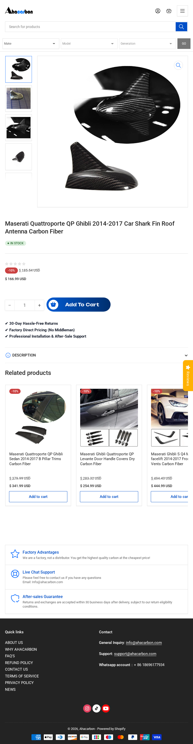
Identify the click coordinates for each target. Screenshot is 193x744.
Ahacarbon (87, 729)
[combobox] (96, 26)
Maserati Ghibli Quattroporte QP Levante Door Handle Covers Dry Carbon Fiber (107, 459)
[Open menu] (182, 10)
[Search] (181, 26)
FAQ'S (10, 656)
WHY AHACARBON (21, 649)
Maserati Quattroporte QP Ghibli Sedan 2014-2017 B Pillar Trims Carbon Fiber (36, 459)
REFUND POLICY (19, 663)
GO (184, 43)
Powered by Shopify (111, 729)
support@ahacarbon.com (135, 653)
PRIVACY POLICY (19, 682)
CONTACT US (16, 669)
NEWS (10, 689)
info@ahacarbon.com (144, 642)
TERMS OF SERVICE (22, 676)
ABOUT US (14, 642)
